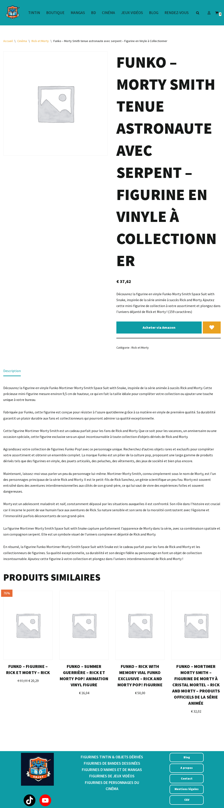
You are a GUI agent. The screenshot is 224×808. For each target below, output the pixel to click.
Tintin (34, 12)
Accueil (8, 41)
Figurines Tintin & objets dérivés (112, 757)
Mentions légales (187, 789)
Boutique (55, 12)
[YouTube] (45, 800)
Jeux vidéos (132, 12)
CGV (186, 800)
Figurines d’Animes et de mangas (112, 769)
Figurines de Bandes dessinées (112, 763)
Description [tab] (12, 371)
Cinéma (108, 12)
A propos (186, 768)
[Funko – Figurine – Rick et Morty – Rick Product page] (28, 625)
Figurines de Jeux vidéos (112, 776)
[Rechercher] (197, 12)
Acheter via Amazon (159, 327)
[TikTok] (29, 800)
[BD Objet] (12, 12)
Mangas (78, 12)
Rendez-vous (176, 12)
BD (93, 12)
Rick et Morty (40, 41)
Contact (186, 778)
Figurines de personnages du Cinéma (112, 785)
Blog (153, 12)
